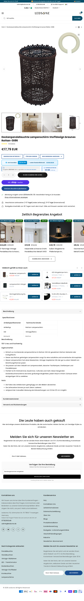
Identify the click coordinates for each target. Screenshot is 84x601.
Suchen (77, 18)
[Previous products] (77, 267)
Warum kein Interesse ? (12, 156)
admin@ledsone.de (9, 524)
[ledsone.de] (42, 13)
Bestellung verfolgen (42, 477)
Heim (3, 27)
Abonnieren (65, 456)
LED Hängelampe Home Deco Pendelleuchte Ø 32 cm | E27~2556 (60, 272)
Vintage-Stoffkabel (9, 570)
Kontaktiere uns (50, 504)
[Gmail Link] (66, 4)
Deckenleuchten (8, 566)
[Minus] (4, 175)
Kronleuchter (6, 573)
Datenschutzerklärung (52, 511)
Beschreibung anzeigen (50, 156)
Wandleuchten (7, 555)
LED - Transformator (9, 562)
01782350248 (6, 520)
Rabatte (47, 537)
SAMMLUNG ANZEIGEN (40, 259)
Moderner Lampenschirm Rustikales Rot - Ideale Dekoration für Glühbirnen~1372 (18, 273)
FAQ (45, 500)
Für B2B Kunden (31, 156)
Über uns (47, 515)
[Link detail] (3, 529)
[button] (80, 69)
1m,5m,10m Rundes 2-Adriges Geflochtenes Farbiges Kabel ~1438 (60, 294)
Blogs (46, 519)
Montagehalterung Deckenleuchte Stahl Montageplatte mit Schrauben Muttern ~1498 (18, 294)
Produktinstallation (51, 522)
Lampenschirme (8, 577)
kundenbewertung (51, 526)
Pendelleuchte (7, 551)
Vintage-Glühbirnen (9, 558)
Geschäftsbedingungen (53, 534)
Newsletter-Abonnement (53, 541)
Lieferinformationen (51, 508)
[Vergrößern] (78, 34)
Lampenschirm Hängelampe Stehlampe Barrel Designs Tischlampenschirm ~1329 (18, 284)
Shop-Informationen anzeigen (16, 197)
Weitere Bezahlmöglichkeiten (15, 188)
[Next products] (81, 267)
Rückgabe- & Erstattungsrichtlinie (56, 530)
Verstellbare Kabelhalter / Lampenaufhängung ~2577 (60, 283)
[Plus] (13, 175)
